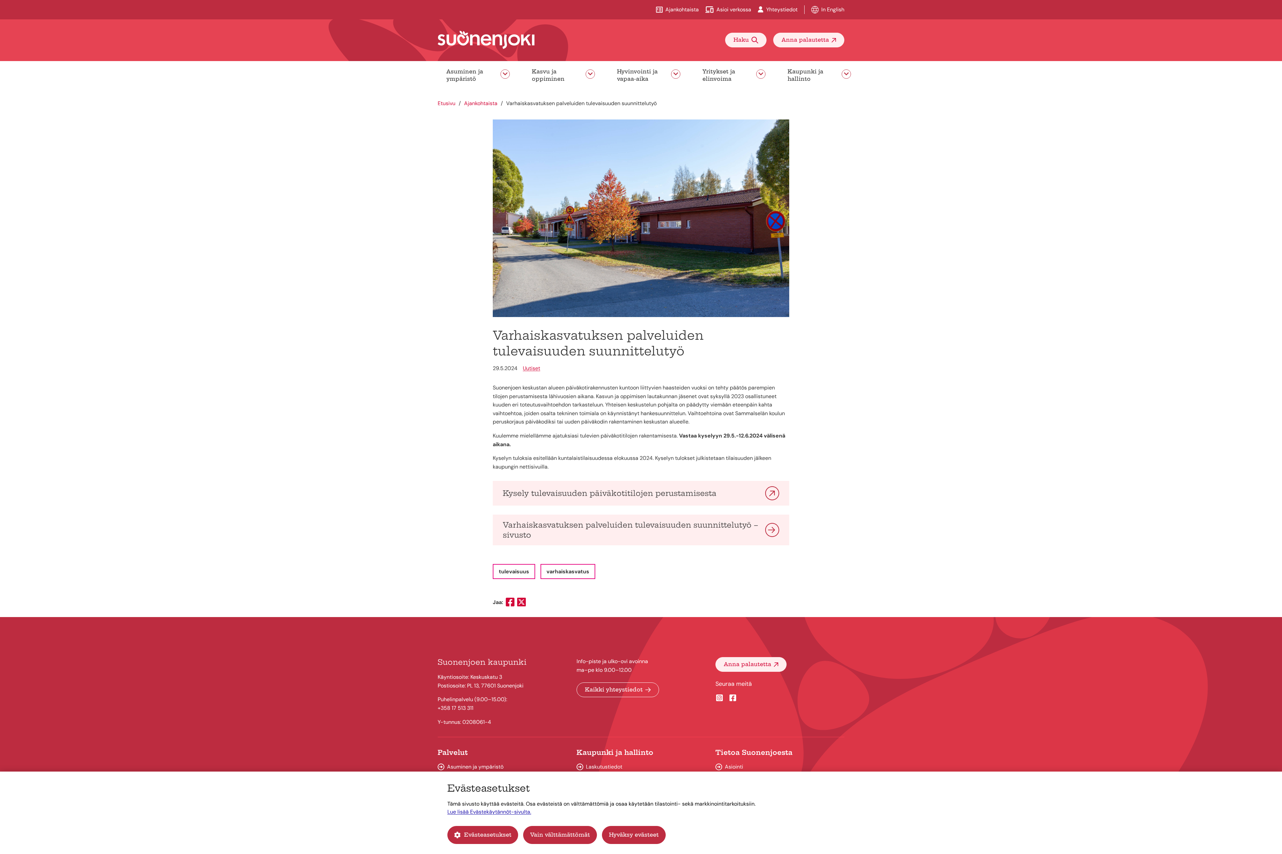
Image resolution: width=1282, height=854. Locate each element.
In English (832, 9)
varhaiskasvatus (568, 571)
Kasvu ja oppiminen (548, 75)
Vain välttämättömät (560, 834)
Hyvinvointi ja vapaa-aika (637, 75)
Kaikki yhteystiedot (614, 689)
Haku (741, 39)
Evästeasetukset (487, 834)
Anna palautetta (805, 39)
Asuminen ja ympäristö (464, 75)
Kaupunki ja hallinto (805, 75)
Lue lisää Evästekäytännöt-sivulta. (489, 811)
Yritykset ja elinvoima (718, 75)
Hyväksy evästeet (634, 834)
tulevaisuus (514, 571)
